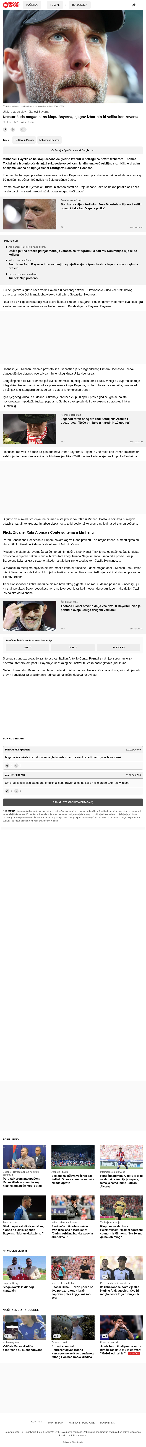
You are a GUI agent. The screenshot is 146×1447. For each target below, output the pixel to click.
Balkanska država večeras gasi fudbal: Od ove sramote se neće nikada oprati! (72, 1179)
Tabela (73, 647)
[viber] (12, 129)
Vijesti (27, 647)
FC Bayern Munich (24, 140)
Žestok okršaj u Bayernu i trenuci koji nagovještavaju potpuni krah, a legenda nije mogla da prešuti (73, 264)
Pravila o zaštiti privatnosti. (73, 1435)
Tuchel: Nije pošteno (23, 276)
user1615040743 (15, 775)
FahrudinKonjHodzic (17, 749)
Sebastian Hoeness (49, 140)
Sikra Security (77, 1442)
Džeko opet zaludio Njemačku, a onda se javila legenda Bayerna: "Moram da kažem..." (23, 1230)
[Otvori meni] (139, 5)
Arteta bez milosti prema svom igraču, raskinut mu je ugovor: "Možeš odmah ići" (120, 1350)
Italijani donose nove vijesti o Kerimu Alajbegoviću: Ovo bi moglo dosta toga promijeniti (119, 1291)
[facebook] (5, 129)
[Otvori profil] (134, 5)
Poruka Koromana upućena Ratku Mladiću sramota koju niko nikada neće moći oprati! (23, 1182)
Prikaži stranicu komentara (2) (73, 802)
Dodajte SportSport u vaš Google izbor (75, 150)
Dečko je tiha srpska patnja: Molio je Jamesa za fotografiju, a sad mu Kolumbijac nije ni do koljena (73, 251)
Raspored (119, 647)
